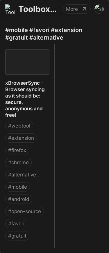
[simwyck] (99, 9)
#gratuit (17, 236)
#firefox (17, 150)
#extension (21, 138)
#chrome (18, 162)
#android (18, 199)
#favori (16, 224)
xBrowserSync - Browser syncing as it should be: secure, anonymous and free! (25, 57)
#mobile (17, 187)
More (72, 9)
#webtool (19, 126)
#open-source (24, 211)
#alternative (22, 175)
